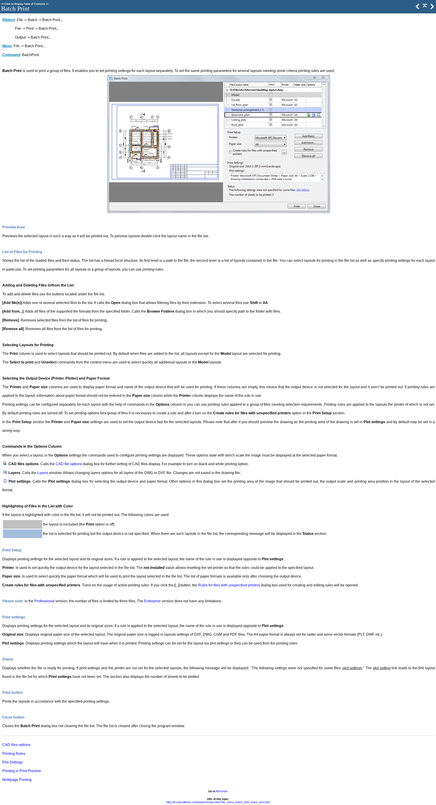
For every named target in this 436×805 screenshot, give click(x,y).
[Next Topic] (432, 8)
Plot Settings (12, 762)
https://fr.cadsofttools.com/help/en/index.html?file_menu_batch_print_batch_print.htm (218, 802)
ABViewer (222, 791)
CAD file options (69, 464)
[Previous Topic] (417, 8)
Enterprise (152, 601)
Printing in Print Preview (21, 771)
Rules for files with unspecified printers (229, 585)
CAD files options (16, 745)
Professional (44, 601)
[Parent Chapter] (424, 8)
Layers (42, 473)
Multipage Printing (17, 780)
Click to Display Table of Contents (25, 3)
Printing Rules (13, 754)
